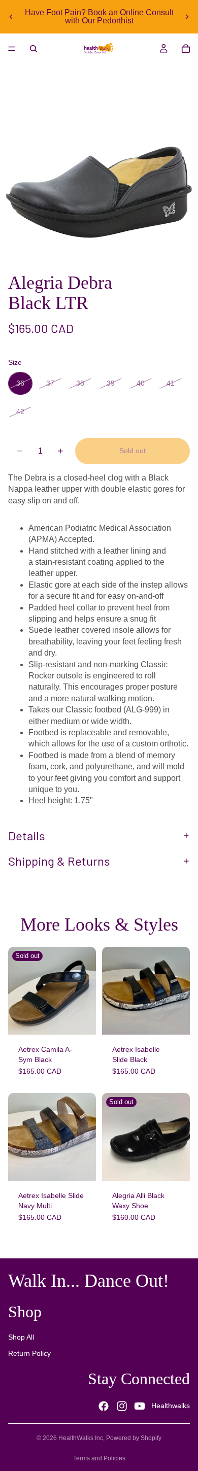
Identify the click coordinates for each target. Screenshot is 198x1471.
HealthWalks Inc (80, 1438)
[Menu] (11, 48)
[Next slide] (187, 17)
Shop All (21, 1337)
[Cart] (186, 49)
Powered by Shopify (133, 1438)
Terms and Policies (99, 1458)
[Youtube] (140, 1406)
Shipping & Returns (59, 860)
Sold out (132, 451)
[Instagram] (122, 1406)
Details (26, 835)
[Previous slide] (11, 17)
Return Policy (29, 1353)
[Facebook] (103, 1406)
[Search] (33, 49)
